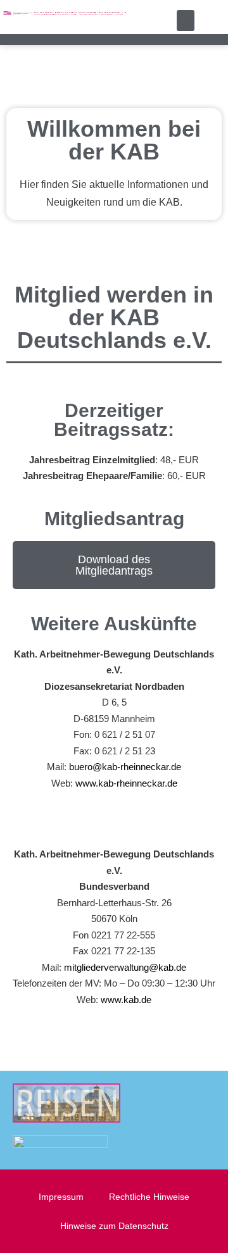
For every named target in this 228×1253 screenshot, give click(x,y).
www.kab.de (126, 999)
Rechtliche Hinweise (149, 1197)
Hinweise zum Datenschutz (114, 1226)
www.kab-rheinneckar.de (126, 783)
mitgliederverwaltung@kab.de (125, 967)
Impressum (61, 1197)
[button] (185, 20)
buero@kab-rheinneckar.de (125, 766)
